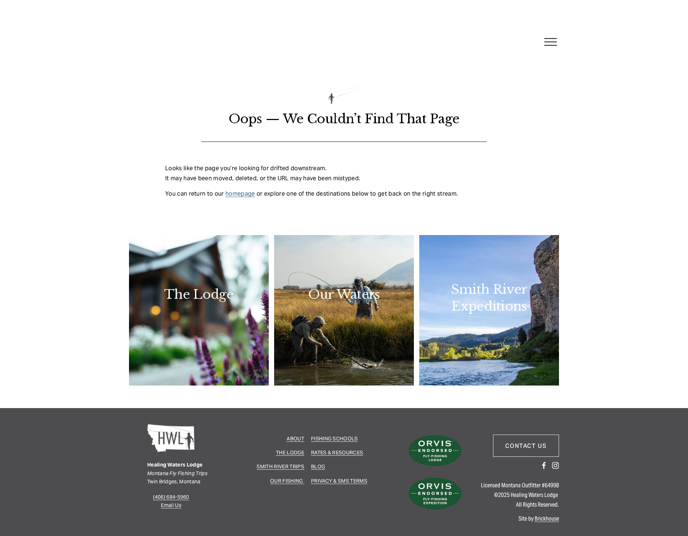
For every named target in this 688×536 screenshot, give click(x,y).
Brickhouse (547, 518)
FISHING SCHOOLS (334, 438)
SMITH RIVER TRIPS (280, 466)
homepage (240, 193)
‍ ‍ (303, 481)
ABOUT (295, 438)
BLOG (318, 466)
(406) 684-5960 (171, 497)
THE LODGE (290, 452)
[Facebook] (544, 465)
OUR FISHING (286, 481)
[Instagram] (555, 465)
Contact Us (525, 446)
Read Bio (199, 315)
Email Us (171, 505)
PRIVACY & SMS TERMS (339, 481)
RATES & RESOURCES (337, 452)
